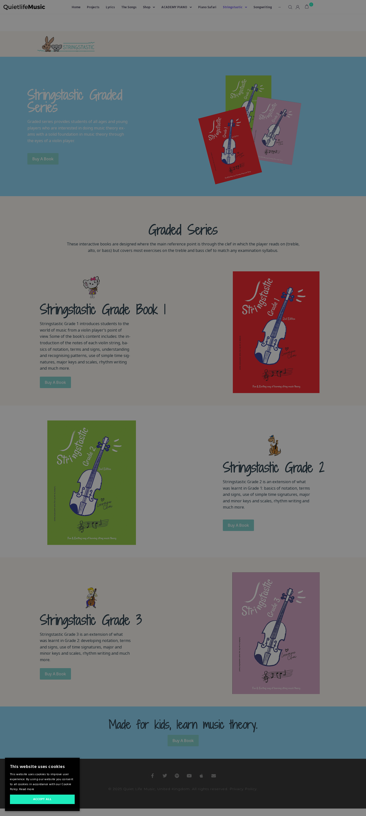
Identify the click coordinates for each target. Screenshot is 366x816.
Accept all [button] (42, 799)
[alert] (183, 408)
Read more (26, 789)
